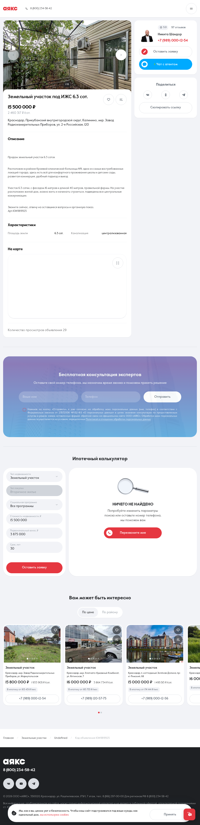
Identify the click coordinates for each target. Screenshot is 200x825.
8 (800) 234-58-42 (19, 770)
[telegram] (33, 783)
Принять (170, 814)
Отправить (162, 396)
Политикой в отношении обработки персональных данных (118, 419)
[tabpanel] (100, 668)
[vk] (8, 783)
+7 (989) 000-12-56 (154, 698)
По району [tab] (110, 612)
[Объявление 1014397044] (155, 643)
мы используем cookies (54, 814)
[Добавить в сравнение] (121, 99)
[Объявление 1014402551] (93, 643)
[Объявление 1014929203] (32, 643)
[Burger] (191, 8)
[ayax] (14, 761)
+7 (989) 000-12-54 (173, 40)
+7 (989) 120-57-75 (93, 698)
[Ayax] (10, 8)
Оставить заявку (34, 567)
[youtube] (21, 783)
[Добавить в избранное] (108, 99)
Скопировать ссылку (165, 107)
